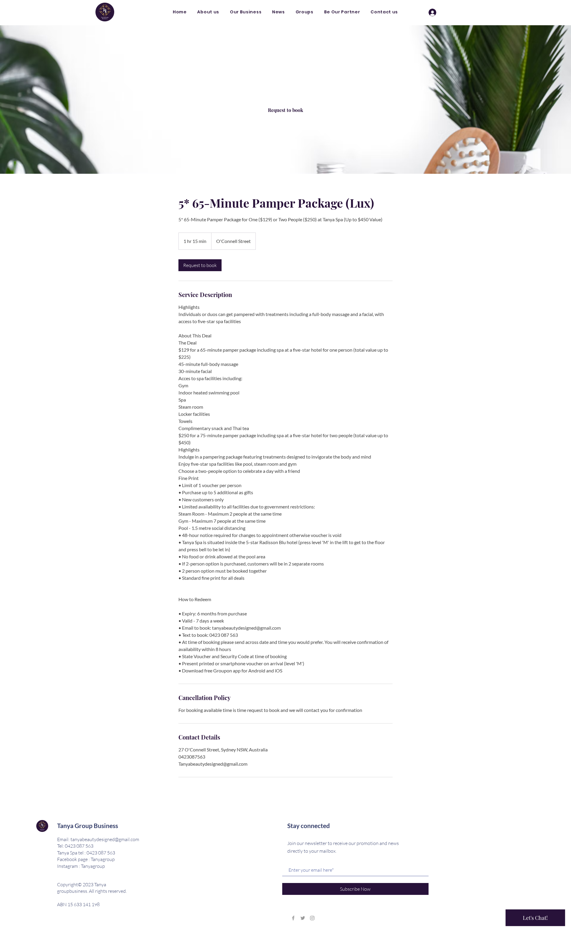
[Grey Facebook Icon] (293, 918)
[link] (285, 110)
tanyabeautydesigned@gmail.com (104, 839)
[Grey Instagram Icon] (312, 918)
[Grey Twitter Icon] (303, 918)
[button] (246, 12)
